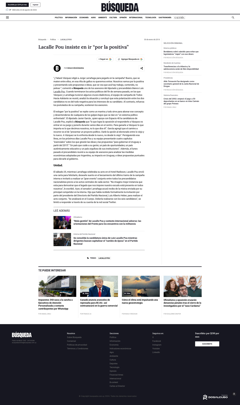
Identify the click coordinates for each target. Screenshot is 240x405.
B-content (114, 382)
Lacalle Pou (59, 91)
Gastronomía (165, 17)
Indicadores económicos (120, 348)
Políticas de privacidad (77, 345)
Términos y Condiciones (77, 348)
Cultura (113, 17)
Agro (93, 17)
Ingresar (35, 5)
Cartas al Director (117, 386)
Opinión (123, 17)
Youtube (156, 348)
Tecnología (150, 17)
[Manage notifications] (234, 394)
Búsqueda (42, 39)
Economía (84, 17)
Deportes (114, 363)
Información (71, 17)
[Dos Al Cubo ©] (215, 399)
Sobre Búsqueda (74, 337)
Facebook (156, 341)
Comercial (71, 341)
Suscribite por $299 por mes (17, 5)
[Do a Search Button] (233, 17)
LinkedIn (156, 352)
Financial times (116, 375)
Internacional (136, 17)
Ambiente (102, 17)
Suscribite (207, 344)
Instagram (156, 345)
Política (59, 17)
